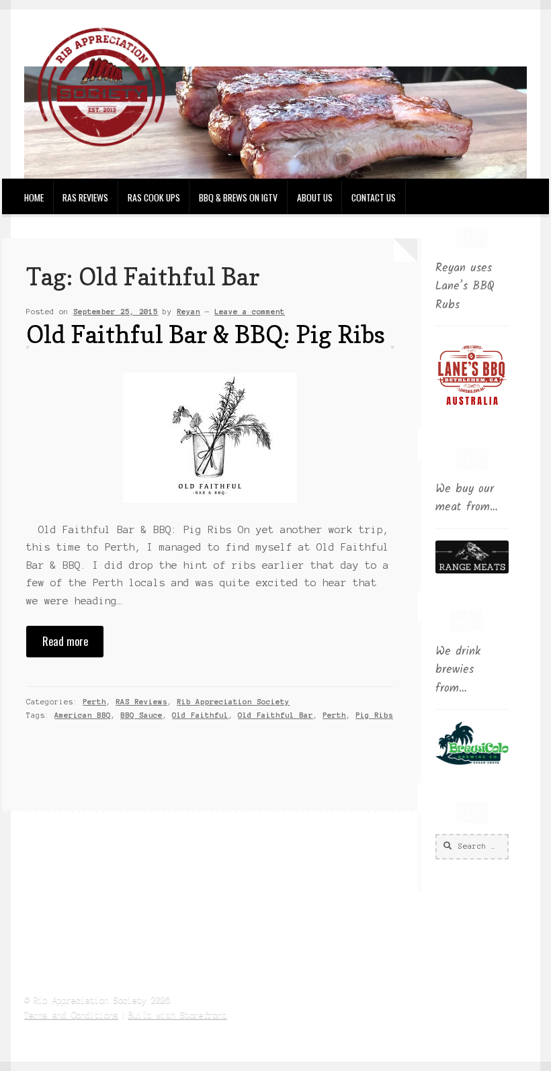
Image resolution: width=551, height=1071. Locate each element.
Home (34, 197)
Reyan (188, 312)
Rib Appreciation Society (233, 702)
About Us (315, 197)
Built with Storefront (177, 1015)
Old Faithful (200, 715)
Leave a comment (249, 312)
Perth (94, 702)
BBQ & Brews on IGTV (238, 197)
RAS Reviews (85, 197)
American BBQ (82, 715)
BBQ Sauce (141, 715)
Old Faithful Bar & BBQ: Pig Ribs (205, 334)
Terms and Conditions (71, 1015)
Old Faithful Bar (275, 715)
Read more (65, 641)
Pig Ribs (374, 715)
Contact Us (373, 197)
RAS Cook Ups (154, 197)
